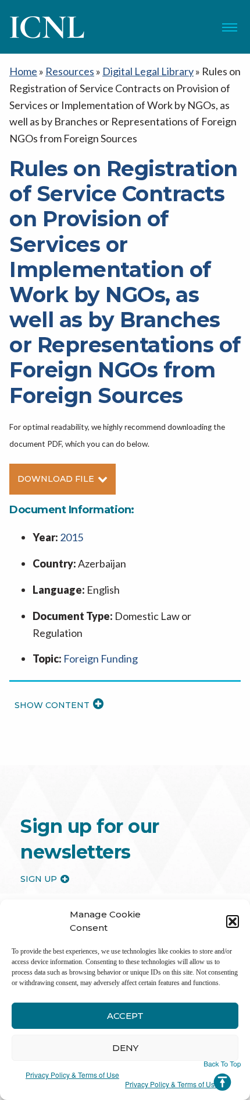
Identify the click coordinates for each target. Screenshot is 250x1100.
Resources (69, 71)
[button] (232, 921)
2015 (71, 537)
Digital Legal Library (148, 71)
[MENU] (230, 27)
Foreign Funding (100, 658)
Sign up (38, 879)
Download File (55, 479)
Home (23, 71)
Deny (125, 1047)
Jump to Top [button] (222, 1076)
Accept (125, 1015)
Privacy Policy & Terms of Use (72, 1075)
